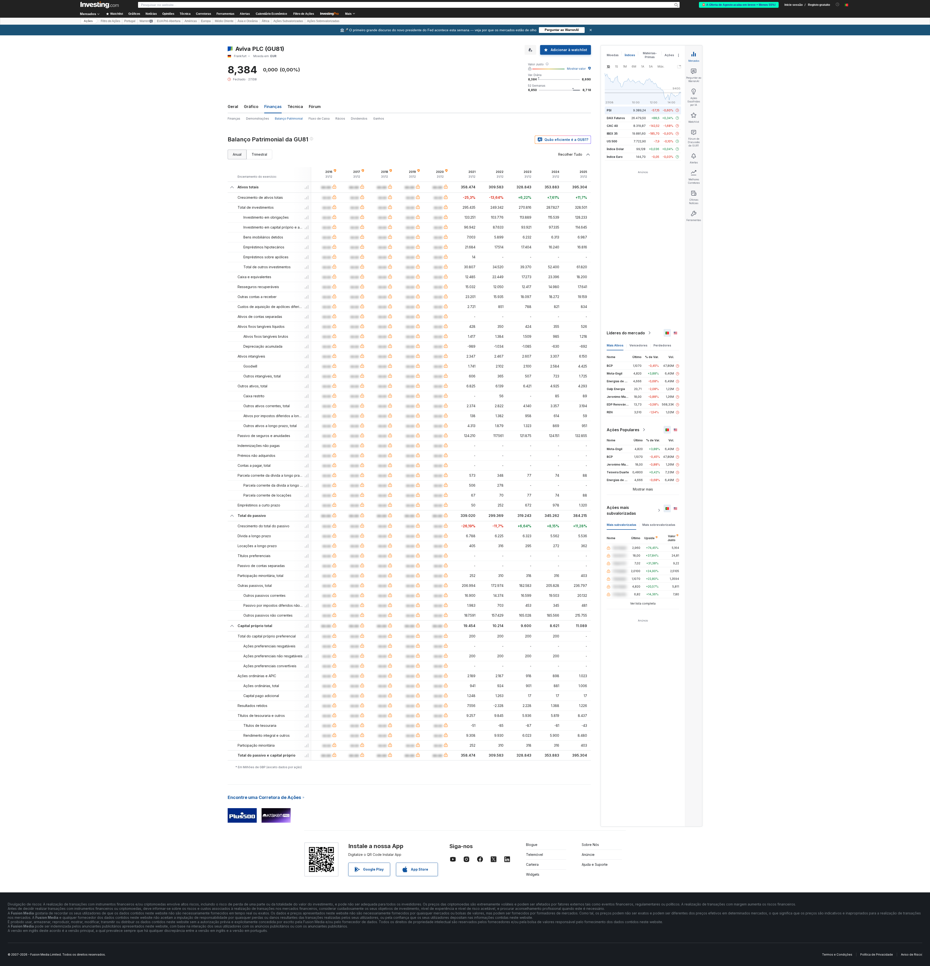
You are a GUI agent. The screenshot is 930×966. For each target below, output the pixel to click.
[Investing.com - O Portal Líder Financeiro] (99, 4)
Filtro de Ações (303, 13)
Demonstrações (257, 118)
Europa (206, 21)
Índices (630, 55)
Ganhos (378, 118)
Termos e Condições (837, 954)
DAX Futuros (616, 118)
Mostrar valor (576, 68)
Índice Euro (615, 157)
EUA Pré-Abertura (168, 21)
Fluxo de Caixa (319, 118)
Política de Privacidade (876, 954)
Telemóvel (534, 854)
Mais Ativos (615, 345)
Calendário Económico (271, 13)
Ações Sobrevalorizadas (323, 21)
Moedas (613, 55)
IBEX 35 (612, 133)
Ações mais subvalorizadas (621, 510)
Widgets (532, 874)
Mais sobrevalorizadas (658, 525)
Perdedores (662, 345)
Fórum (315, 106)
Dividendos (359, 118)
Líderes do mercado (626, 332)
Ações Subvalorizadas (288, 21)
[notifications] (837, 4)
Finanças (234, 118)
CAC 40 (612, 126)
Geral (233, 106)
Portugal (129, 21)
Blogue (531, 845)
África (265, 21)
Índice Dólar (615, 149)
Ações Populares (623, 429)
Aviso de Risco (911, 954)
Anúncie (588, 854)
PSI (609, 110)
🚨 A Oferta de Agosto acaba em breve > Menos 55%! (739, 5)
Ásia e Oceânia (248, 21)
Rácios (340, 118)
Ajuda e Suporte (595, 864)
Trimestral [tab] (259, 154)
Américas (191, 21)
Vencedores (638, 345)
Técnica (295, 106)
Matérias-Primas (650, 55)
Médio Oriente (224, 21)
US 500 (612, 141)
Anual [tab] (237, 154)
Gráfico (251, 106)
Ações (88, 21)
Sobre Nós (590, 845)
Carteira (532, 864)
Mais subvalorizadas (621, 525)
